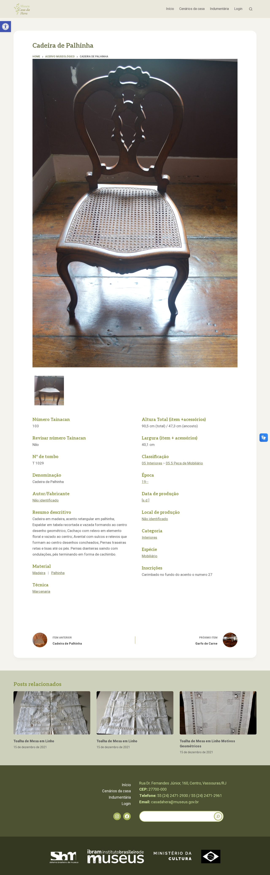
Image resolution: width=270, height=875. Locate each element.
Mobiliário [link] (149, 556)
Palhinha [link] (58, 573)
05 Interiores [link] (152, 463)
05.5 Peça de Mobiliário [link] (184, 463)
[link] (5, 26)
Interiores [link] (149, 537)
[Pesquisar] (250, 9)
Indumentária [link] (219, 9)
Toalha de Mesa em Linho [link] (34, 741)
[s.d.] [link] (145, 500)
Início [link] (170, 9)
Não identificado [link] (45, 500)
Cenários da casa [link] (192, 9)
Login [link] (238, 9)
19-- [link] (145, 482)
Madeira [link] (38, 573)
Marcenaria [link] (41, 591)
